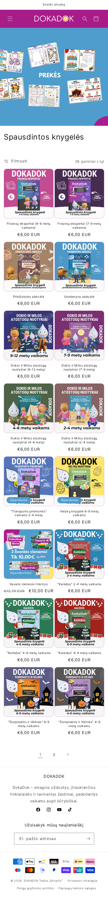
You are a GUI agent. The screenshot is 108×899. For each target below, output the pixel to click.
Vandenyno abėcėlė (79, 296)
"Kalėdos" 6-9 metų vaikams (79, 653)
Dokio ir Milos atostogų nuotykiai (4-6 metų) (28, 440)
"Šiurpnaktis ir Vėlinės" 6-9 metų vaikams (28, 724)
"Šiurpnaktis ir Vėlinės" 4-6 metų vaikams (79, 724)
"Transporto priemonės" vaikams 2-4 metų (29, 513)
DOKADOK (31, 880)
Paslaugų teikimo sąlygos (77, 888)
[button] (10, 18)
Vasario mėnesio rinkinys (29, 584)
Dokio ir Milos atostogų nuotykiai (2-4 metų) (79, 440)
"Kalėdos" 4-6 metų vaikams (29, 653)
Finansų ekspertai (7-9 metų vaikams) (79, 225)
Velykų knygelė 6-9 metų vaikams (79, 513)
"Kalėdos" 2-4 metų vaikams (79, 584)
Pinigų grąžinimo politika (35, 888)
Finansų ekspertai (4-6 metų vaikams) (28, 225)
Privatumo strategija (82, 880)
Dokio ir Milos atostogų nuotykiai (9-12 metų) (28, 367)
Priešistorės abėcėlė (28, 296)
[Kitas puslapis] (67, 754)
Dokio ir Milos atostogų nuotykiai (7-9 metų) (79, 367)
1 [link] (40, 754)
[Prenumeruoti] (88, 839)
